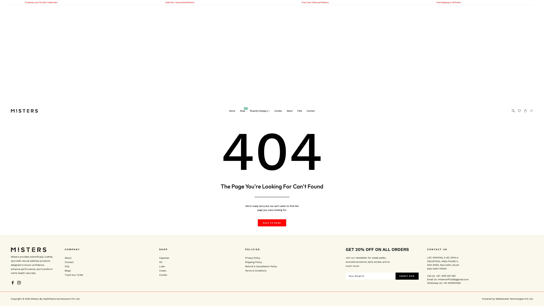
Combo (163, 275)
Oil (160, 262)
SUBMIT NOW (407, 276)
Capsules (164, 258)
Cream (162, 270)
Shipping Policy (253, 262)
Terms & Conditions (255, 270)
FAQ (67, 266)
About (68, 258)
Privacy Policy (252, 258)
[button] (525, 110)
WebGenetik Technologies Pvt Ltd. (514, 299)
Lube (162, 266)
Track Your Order (74, 275)
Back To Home (272, 223)
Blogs (68, 270)
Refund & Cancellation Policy (261, 266)
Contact (69, 262)
